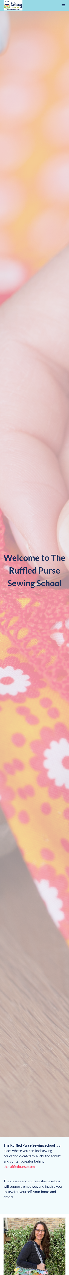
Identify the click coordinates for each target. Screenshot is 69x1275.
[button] (63, 5)
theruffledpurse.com (19, 1167)
